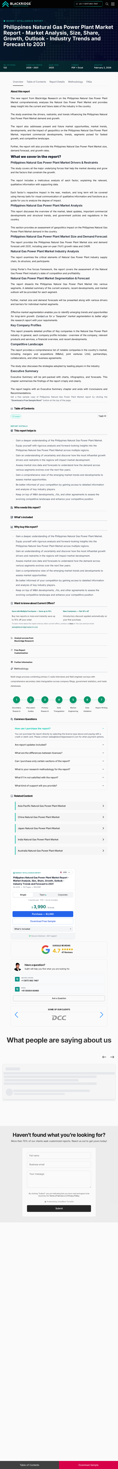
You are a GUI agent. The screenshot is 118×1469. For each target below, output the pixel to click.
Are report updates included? (30, 744)
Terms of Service (56, 1196)
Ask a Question (59, 998)
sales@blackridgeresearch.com (25, 627)
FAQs (89, 81)
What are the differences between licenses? (38, 752)
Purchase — (43, 914)
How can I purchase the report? (33, 728)
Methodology (75, 81)
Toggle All (102, 416)
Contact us (42, 316)
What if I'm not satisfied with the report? (36, 777)
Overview (18, 81)
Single (23, 894)
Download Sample (88, 1465)
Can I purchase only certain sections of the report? (42, 761)
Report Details (57, 81)
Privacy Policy (73, 1196)
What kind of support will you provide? (36, 785)
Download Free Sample (43, 921)
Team (42, 894)
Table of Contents (29, 1465)
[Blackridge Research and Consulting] (17, 4)
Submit (59, 1208)
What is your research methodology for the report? (42, 769)
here (71, 623)
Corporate (62, 894)
